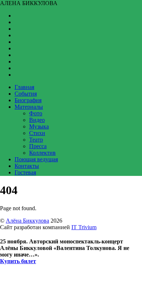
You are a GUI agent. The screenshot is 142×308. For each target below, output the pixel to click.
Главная (24, 87)
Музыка (39, 126)
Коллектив (42, 153)
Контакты (27, 166)
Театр (36, 139)
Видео (37, 120)
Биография (28, 100)
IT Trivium (83, 227)
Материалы (29, 107)
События (26, 94)
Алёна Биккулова (27, 220)
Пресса (38, 146)
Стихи (37, 133)
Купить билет (18, 261)
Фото (35, 113)
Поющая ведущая (36, 159)
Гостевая (25, 172)
